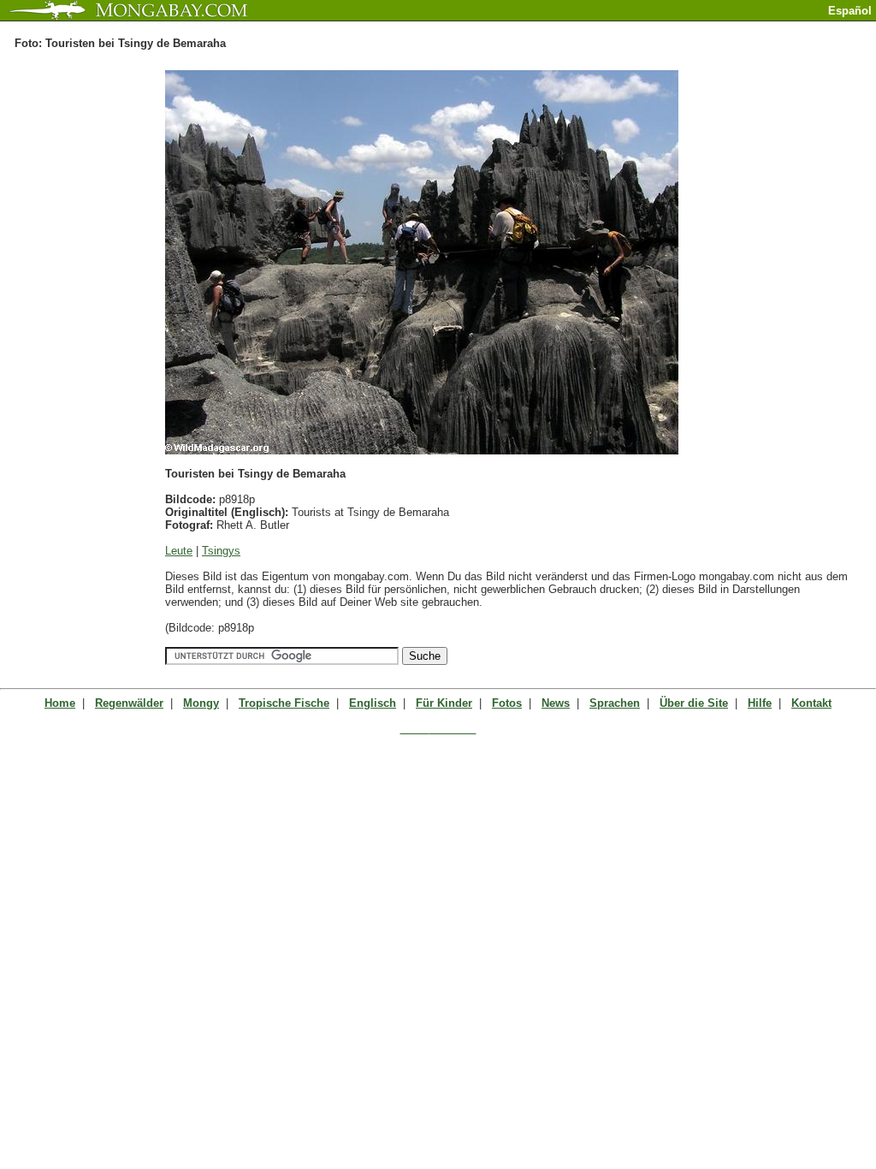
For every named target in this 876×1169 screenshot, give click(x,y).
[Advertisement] (676, 27)
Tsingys (221, 550)
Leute (178, 550)
